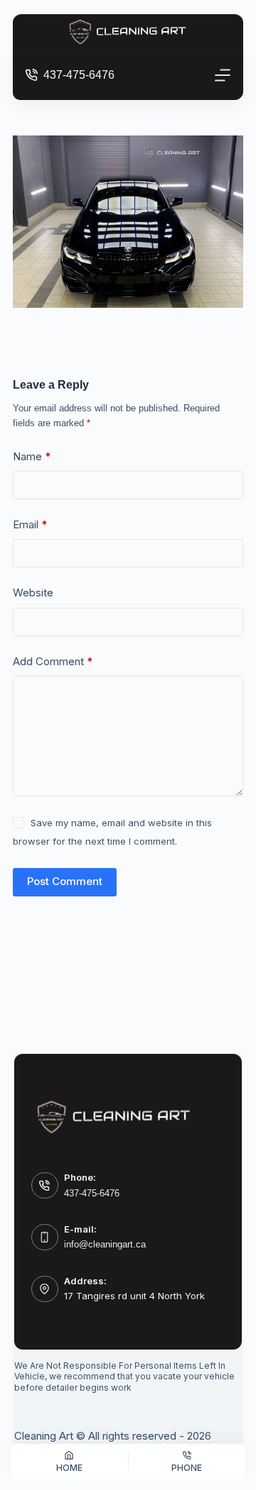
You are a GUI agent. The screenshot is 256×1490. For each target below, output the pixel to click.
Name (32, 456)
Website (33, 592)
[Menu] (222, 75)
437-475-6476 (78, 75)
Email (30, 524)
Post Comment (64, 881)
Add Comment (53, 661)
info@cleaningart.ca (105, 1244)
